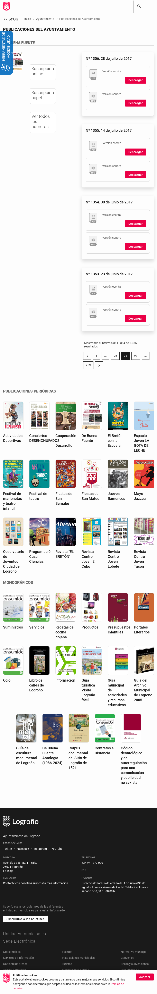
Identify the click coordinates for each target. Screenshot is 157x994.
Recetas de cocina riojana (64, 632)
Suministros (13, 627)
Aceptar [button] (144, 977)
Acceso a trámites (14, 969)
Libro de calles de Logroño (36, 685)
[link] (139, 6)
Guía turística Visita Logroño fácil (88, 690)
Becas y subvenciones (135, 964)
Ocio (6, 680)
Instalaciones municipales (78, 957)
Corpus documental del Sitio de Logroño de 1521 (78, 758)
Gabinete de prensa (15, 964)
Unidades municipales (24, 933)
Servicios (36, 627)
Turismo (67, 964)
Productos (90, 627)
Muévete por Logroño (75, 969)
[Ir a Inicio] (6, 6)
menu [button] (151, 5)
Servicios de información (18, 957)
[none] (151, 6)
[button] (105, 356)
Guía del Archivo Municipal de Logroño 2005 (143, 690)
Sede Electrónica (19, 941)
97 (137, 356)
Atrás (10, 19)
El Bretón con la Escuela (115, 440)
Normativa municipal (134, 951)
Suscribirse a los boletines (26, 919)
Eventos (67, 951)
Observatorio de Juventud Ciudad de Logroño (13, 561)
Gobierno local (12, 951)
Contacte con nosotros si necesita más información (35, 883)
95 (117, 356)
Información (65, 680)
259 (89, 365)
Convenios (127, 957)
